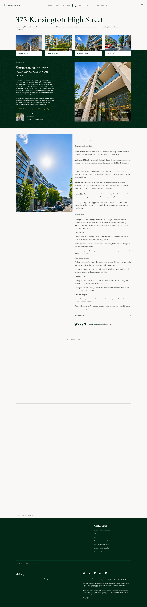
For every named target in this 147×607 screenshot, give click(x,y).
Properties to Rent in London (101, 552)
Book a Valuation (39, 119)
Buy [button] (80, 5)
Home (18, 515)
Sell (95, 534)
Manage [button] (66, 5)
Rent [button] (88, 5)
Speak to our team (30, 455)
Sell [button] (50, 5)
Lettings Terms (113, 580)
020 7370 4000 (64, 426)
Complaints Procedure (105, 578)
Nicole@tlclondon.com (45, 430)
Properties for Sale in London (101, 548)
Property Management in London (102, 541)
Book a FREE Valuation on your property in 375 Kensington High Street (34, 109)
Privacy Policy (96, 578)
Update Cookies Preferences (123, 580)
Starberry (90, 598)
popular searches (24, 563)
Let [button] (57, 5)
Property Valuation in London (102, 530)
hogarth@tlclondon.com (61, 545)
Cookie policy (106, 580)
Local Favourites (79, 214)
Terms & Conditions (87, 578)
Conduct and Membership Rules (118, 578)
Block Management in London (102, 544)
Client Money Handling (97, 580)
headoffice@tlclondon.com (23, 545)
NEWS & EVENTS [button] (101, 5)
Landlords (96, 537)
